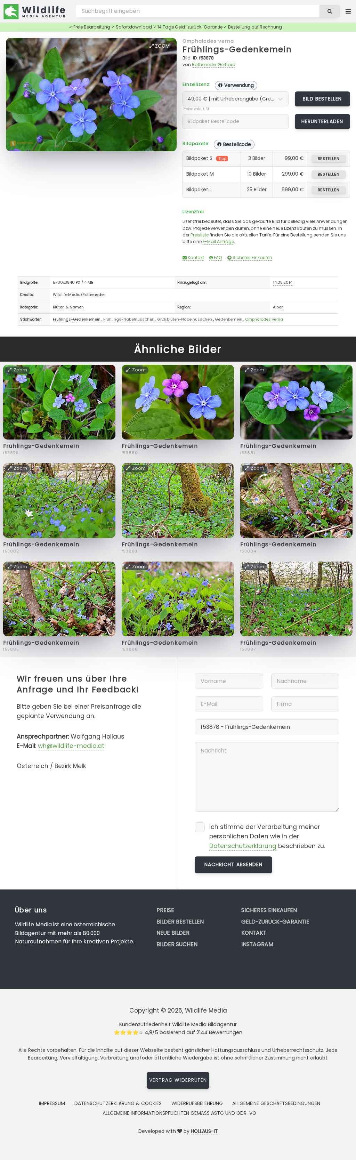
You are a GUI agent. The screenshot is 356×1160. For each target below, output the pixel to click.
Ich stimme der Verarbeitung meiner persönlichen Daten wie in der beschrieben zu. (267, 836)
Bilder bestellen (180, 921)
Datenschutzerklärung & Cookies (118, 1103)
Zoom (162, 45)
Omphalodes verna (208, 41)
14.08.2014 (282, 282)
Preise (165, 910)
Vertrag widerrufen (178, 1080)
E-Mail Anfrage (218, 241)
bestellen (329, 158)
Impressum (52, 1103)
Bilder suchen (176, 944)
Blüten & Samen (68, 307)
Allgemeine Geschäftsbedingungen (276, 1103)
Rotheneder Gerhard (213, 64)
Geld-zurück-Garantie (275, 921)
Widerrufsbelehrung (197, 1103)
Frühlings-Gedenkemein (237, 49)
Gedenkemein (228, 319)
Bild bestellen (322, 98)
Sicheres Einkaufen (252, 257)
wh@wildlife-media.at (71, 746)
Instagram (257, 944)
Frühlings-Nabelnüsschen (128, 319)
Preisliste (200, 235)
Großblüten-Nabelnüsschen (184, 319)
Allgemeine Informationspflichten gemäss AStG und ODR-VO (179, 1113)
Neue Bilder (172, 932)
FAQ (217, 257)
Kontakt (195, 257)
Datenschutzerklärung (242, 846)
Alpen (278, 307)
